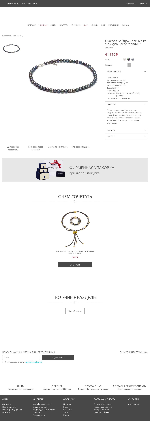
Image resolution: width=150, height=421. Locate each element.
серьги (53, 25)
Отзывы (36, 412)
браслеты (64, 25)
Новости (6, 412)
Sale (86, 25)
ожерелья (76, 25)
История (67, 404)
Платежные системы (103, 407)
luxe (103, 25)
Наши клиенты (9, 407)
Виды (65, 407)
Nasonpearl (6, 36)
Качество (67, 409)
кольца (94, 25)
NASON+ (125, 25)
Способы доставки (102, 404)
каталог (32, 25)
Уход (65, 412)
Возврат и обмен (101, 409)
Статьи (66, 415)
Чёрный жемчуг (75, 311)
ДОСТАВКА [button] (111, 136)
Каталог (16, 36)
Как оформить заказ (42, 404)
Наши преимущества (12, 409)
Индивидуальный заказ (44, 409)
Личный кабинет (101, 412)
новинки (43, 25)
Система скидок (40, 407)
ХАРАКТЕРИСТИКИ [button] (114, 72)
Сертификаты (39, 415)
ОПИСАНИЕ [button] (111, 104)
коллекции (114, 25)
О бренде (6, 404)
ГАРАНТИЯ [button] (111, 131)
